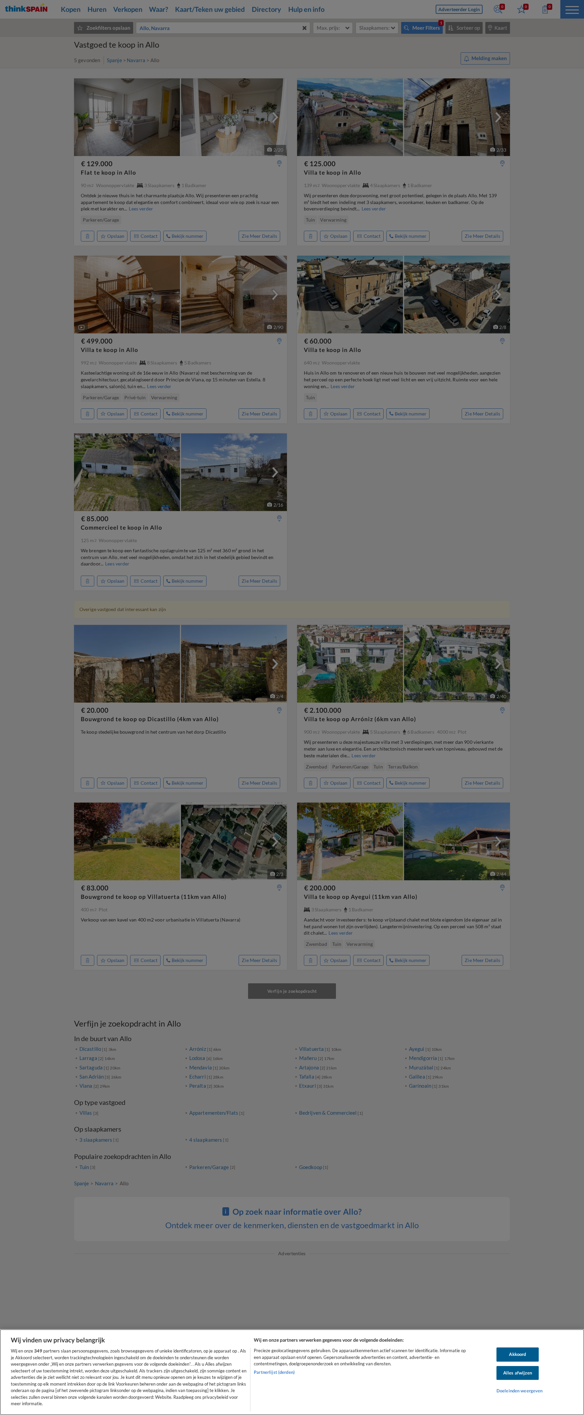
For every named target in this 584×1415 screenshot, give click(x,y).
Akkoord (517, 1354)
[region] (292, 1372)
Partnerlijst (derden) (274, 1372)
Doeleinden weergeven (519, 1391)
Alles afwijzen (517, 1372)
